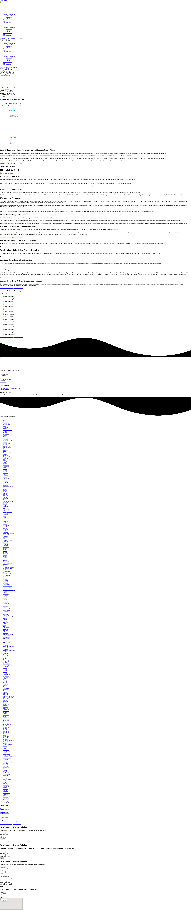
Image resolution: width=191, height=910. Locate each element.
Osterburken (6, 677)
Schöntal (5, 716)
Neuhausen (5, 649)
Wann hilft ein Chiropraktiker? (12, 189)
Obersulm (5, 666)
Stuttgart (5, 743)
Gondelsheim (6, 522)
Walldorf (5, 770)
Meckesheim (6, 615)
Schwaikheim (6, 721)
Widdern (5, 783)
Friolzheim (5, 514)
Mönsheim (5, 622)
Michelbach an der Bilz (8, 616)
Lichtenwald (6, 595)
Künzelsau (5, 580)
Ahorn (4, 426)
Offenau (5, 672)
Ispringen (5, 555)
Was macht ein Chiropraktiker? (12, 198)
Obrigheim (5, 669)
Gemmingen (6, 518)
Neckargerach (6, 637)
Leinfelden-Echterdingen (9, 590)
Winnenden (5, 790)
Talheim (5, 747)
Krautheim (5, 578)
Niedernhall (6, 654)
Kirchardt (5, 565)
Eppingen (5, 494)
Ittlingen (5, 556)
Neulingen (5, 651)
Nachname (2, 834)
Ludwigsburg (6, 603)
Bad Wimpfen (6, 446)
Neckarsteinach (6, 638)
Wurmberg (5, 794)
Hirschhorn (5, 545)
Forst (4, 510)
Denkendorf (6, 478)
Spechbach (5, 735)
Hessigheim (6, 544)
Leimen (5, 588)
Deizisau (5, 477)
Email (1, 837)
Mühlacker (5, 626)
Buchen (5, 471)
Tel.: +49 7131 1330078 (5, 379)
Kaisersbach (6, 559)
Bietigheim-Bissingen (8, 457)
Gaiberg (5, 516)
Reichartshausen (7, 694)
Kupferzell (5, 582)
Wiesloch (5, 787)
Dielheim (5, 479)
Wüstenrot (5, 795)
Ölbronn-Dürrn (6, 674)
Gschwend (5, 528)
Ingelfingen (5, 552)
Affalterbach (6, 423)
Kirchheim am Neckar (8, 568)
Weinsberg (5, 775)
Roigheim (5, 701)
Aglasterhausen (6, 424)
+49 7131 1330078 (4, 39)
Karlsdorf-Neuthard (7, 561)
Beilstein (5, 451)
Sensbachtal (6, 727)
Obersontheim (6, 664)
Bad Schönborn (6, 444)
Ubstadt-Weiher (6, 751)
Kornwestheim (6, 575)
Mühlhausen (6, 627)
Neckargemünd (6, 635)
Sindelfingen (6, 732)
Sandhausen (6, 711)
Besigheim (5, 455)
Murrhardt (5, 633)
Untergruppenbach (7, 756)
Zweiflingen (6, 801)
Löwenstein (6, 602)
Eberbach (5, 483)
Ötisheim (5, 681)
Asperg (4, 436)
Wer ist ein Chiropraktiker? (11, 176)
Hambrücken (6, 532)
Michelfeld (5, 618)
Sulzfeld (5, 746)
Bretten (4, 467)
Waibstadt (5, 764)
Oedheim (5, 670)
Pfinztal (5, 685)
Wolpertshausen (6, 793)
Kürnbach (5, 583)
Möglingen (5, 621)
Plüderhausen (6, 690)
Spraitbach (5, 738)
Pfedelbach (5, 684)
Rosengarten (6, 704)
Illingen (5, 548)
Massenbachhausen (7, 611)
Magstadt (5, 604)
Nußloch (5, 658)
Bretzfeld (5, 469)
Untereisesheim (6, 755)
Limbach (5, 596)
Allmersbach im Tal (7, 430)
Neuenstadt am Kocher (8, 646)
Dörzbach (5, 482)
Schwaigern (6, 720)
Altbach (5, 431)
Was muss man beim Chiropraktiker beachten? (18, 226)
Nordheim (5, 657)
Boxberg (5, 463)
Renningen (5, 700)
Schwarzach (6, 723)
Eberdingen (5, 485)
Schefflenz (5, 712)
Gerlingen (5, 521)
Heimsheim (5, 539)
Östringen (5, 680)
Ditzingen (5, 481)
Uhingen (5, 752)
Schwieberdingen (7, 724)
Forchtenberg (6, 509)
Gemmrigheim (6, 520)
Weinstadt (5, 776)
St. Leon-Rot (6, 739)
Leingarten (5, 591)
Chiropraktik (9, 15)
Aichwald (5, 427)
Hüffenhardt (6, 547)
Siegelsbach (6, 729)
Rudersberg (5, 707)
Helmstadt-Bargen (7, 540)
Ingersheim (5, 553)
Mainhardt (5, 606)
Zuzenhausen (6, 799)
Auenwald (5, 438)
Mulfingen (5, 629)
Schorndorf (5, 717)
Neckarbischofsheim (8, 634)
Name (1, 833)
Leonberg (5, 592)
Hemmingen (6, 541)
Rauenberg (5, 692)
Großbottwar (6, 525)
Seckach (5, 725)
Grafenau (5, 524)
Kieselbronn (6, 564)
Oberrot (5, 662)
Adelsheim (5, 422)
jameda (16, 116)
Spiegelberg (6, 736)
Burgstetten (5, 474)
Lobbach (5, 598)
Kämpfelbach (6, 560)
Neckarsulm (6, 639)
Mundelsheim (6, 630)
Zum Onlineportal (7, 22)
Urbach (4, 760)
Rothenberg (6, 705)
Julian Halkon (12, 110)
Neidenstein (6, 643)
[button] (95, 25)
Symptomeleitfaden (7, 19)
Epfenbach (5, 493)
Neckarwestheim (7, 641)
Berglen (5, 454)
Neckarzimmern (7, 642)
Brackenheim (6, 465)
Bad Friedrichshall (7, 440)
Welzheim (5, 782)
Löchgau (5, 599)
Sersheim (5, 728)
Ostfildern (5, 678)
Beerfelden (5, 450)
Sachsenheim (6, 709)
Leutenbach (6, 594)
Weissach (5, 778)
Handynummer (3, 856)
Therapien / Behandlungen (9, 14)
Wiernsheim (6, 785)
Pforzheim (5, 686)
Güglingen (5, 529)
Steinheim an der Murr (8, 740)
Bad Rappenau (6, 443)
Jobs (4, 21)
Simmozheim (6, 731)
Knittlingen (5, 569)
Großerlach (5, 526)
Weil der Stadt (6, 774)
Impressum (4, 809)
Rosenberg (5, 703)
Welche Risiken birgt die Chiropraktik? (15, 215)
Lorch (4, 600)
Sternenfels (5, 742)
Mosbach (5, 623)
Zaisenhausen (6, 798)
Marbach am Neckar (8, 608)
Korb (4, 572)
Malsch (4, 607)
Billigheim (5, 458)
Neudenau (5, 645)
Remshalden (6, 699)
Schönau (5, 713)
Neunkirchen (6, 653)
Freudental (5, 513)
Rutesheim (5, 708)
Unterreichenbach (7, 759)
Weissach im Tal (7, 779)
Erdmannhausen (7, 495)
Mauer (4, 612)
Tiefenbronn (6, 750)
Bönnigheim (6, 462)
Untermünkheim (7, 758)
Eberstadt (5, 487)
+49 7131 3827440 (4, 68)
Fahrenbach (6, 502)
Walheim (5, 768)
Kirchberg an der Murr (8, 567)
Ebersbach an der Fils (8, 486)
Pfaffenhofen (6, 682)
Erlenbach (5, 497)
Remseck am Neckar (8, 697)
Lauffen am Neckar (7, 586)
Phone (1, 836)
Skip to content (3, 0)
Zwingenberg (6, 802)
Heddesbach (6, 536)
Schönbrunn (6, 715)
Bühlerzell (5, 473)
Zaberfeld (5, 797)
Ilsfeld (4, 549)
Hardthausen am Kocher (8, 533)
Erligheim (5, 498)
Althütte (5, 432)
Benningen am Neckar (8, 452)
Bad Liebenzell (6, 442)
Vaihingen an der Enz (8, 762)
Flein (4, 508)
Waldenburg (6, 767)
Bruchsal (5, 470)
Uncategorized (6, 754)
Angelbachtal (6, 434)
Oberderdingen (6, 660)
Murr (4, 631)
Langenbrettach (6, 584)
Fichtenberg (6, 505)
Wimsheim (5, 789)
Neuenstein (5, 647)
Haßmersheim (6, 534)
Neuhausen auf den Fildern (9, 650)
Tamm (4, 748)
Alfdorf (4, 428)
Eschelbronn (6, 500)
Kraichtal (5, 576)
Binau (4, 459)
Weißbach (5, 781)
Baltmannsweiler (7, 447)
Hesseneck (5, 543)
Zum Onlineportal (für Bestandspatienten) (10, 388)
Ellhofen (5, 490)
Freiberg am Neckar (7, 512)
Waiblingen (5, 763)
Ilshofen (5, 551)
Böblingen (5, 461)
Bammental (5, 448)
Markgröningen (6, 610)
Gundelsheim (6, 530)
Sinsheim (5, 733)
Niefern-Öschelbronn (8, 655)
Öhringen (5, 673)
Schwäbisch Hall (7, 719)
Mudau (4, 625)
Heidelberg (5, 537)
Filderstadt (5, 506)
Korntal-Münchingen (8, 573)
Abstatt (4, 420)
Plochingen (5, 689)
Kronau (5, 579)
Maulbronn (5, 614)
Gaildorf (5, 517)
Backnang (5, 439)
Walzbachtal (6, 772)
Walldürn (5, 771)
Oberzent (5, 668)
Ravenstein (5, 693)
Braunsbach (6, 466)
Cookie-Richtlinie (4, 817)
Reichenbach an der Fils (8, 696)
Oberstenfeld (6, 665)
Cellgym (8, 18)
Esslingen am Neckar (8, 501)
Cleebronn (5, 475)
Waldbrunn (5, 766)
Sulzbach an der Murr (8, 744)
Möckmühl (5, 619)
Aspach (5, 435)
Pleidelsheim (6, 688)
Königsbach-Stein (7, 571)
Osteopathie (9, 17)
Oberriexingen (6, 661)
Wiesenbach (6, 786)
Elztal (4, 491)
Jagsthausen (6, 557)
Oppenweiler (6, 676)
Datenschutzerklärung (6, 815)
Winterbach (5, 791)
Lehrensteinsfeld (7, 587)
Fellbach (5, 504)
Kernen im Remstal (7, 563)
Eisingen (5, 489)
